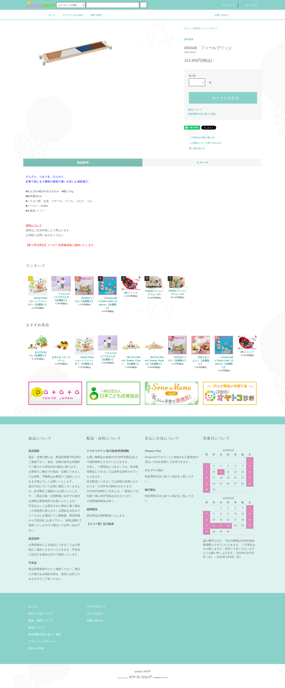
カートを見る (95, 613)
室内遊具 (197, 28)
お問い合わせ (221, 15)
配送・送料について (40, 620)
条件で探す (96, 15)
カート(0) (251, 5)
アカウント (228, 5)
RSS (31, 648)
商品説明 (83, 162)
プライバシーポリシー (42, 641)
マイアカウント (96, 606)
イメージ (202, 162)
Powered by (122, 678)
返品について (195, 109)
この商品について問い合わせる (205, 143)
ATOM (40, 648)
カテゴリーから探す (73, 15)
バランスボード (210, 28)
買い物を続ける (197, 148)
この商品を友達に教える (201, 137)
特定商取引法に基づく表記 (202, 114)
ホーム (51, 15)
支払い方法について (40, 613)
